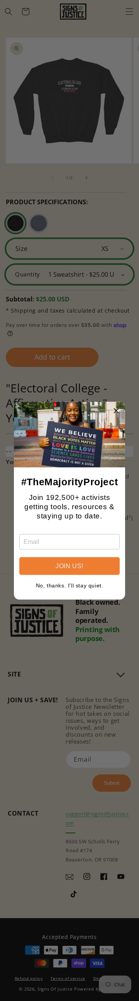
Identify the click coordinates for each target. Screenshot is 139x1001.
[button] (116, 410)
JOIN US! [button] (69, 565)
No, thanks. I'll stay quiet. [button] (69, 585)
